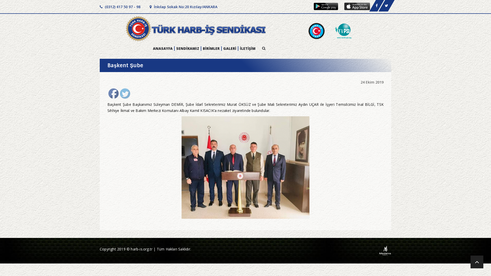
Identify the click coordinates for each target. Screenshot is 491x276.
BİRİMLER (211, 48)
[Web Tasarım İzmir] (385, 250)
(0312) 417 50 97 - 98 (122, 6)
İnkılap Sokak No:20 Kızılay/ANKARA (185, 6)
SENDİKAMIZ (187, 48)
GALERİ (229, 48)
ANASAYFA (163, 48)
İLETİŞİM (247, 48)
